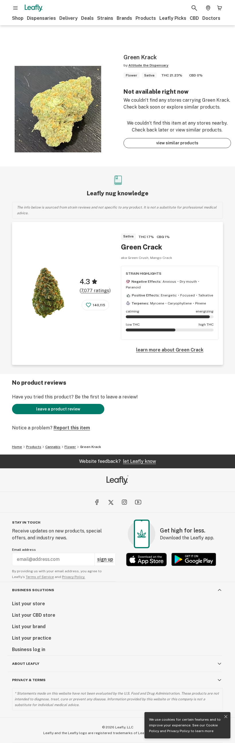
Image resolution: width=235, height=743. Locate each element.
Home (17, 447)
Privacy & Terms (29, 680)
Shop (17, 18)
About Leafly (25, 664)
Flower (70, 447)
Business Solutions (33, 590)
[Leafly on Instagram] (124, 502)
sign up (105, 559)
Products (146, 18)
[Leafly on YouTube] (138, 502)
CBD (194, 18)
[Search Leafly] (194, 8)
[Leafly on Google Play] (193, 559)
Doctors (211, 18)
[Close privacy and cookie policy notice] (226, 716)
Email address (24, 550)
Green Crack (141, 247)
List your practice (31, 638)
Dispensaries (41, 18)
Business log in (28, 649)
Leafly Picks (172, 18)
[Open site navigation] (15, 8)
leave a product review (58, 409)
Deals (87, 18)
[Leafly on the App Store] (146, 559)
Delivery (68, 18)
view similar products (177, 143)
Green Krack (90, 447)
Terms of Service (40, 577)
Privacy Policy (178, 731)
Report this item (72, 428)
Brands (124, 18)
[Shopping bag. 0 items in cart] (219, 8)
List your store (28, 603)
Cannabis (52, 447)
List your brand (29, 626)
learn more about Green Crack (169, 350)
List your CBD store (33, 615)
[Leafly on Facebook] (97, 502)
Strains (105, 18)
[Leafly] (33, 8)
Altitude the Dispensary (148, 65)
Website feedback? (117, 461)
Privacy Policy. (73, 577)
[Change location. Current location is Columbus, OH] (208, 8)
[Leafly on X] (110, 502)
